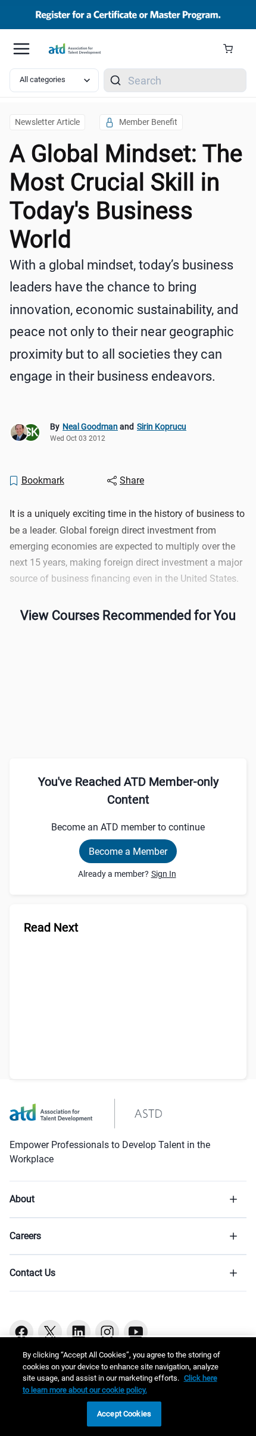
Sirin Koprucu (161, 426)
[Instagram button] (107, 1332)
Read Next (51, 927)
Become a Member (128, 851)
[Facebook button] (21, 1332)
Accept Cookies (124, 1413)
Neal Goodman (90, 426)
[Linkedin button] (78, 1332)
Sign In (163, 874)
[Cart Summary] (232, 49)
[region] (128, 1386)
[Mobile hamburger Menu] (21, 48)
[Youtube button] (136, 1332)
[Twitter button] (50, 1332)
